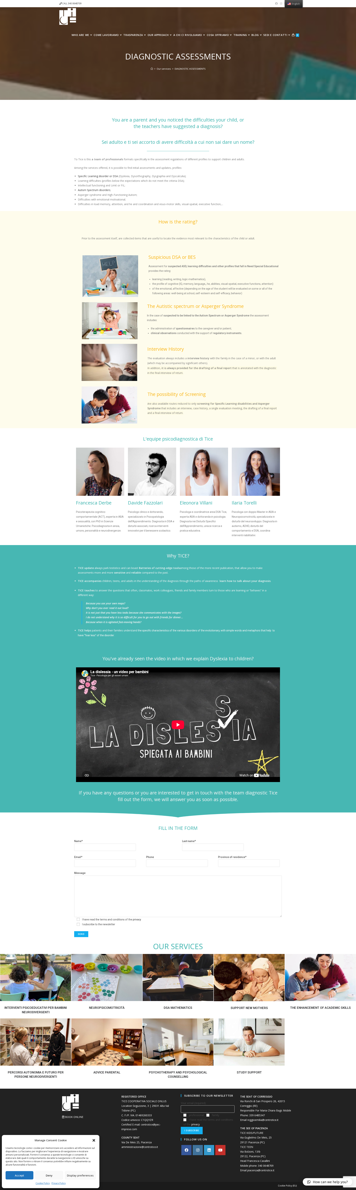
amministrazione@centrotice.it (139, 1147)
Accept (19, 1175)
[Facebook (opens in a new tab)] (276, 3)
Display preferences (80, 1175)
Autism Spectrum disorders (94, 190)
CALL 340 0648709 (71, 3)
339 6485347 (257, 1115)
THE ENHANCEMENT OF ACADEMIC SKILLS (320, 1008)
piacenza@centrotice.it (260, 1170)
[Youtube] (220, 1150)
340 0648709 (265, 1165)
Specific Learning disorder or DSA (98, 176)
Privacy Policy (59, 1183)
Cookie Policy (43, 1183)
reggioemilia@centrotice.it (262, 1120)
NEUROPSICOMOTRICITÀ (107, 1008)
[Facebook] (186, 1150)
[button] (94, 1140)
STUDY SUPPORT (249, 1072)
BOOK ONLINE (73, 1117)
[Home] (152, 68)
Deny (49, 1175)
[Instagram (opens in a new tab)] (281, 3)
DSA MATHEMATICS (178, 1008)
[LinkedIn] (209, 1150)
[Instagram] (198, 1150)
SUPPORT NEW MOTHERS (249, 1008)
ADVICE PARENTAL (106, 1072)
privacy (137, 919)
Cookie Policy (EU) (287, 1185)
